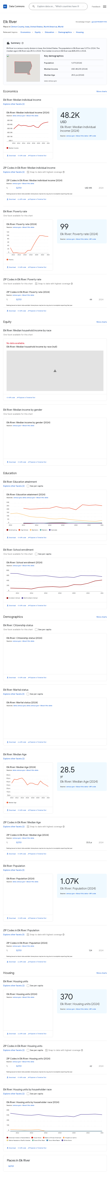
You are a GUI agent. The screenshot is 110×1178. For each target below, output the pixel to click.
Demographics (65, 32)
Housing (80, 32)
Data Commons (17, 6)
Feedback (96, 6)
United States (36, 26)
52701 (19, 188)
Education (49, 32)
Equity (38, 32)
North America (50, 26)
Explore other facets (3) (13, 701)
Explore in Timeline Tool (38, 156)
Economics (26, 32)
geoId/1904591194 (99, 22)
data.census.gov (18, 116)
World (60, 26)
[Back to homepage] (5, 6)
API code (23, 156)
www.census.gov (50, 81)
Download (12, 156)
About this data (32, 116)
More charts (102, 91)
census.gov (70, 136)
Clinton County (17, 26)
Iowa (27, 26)
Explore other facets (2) (14, 104)
